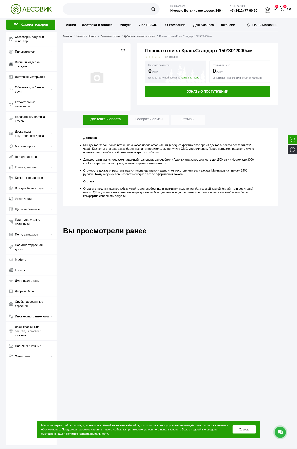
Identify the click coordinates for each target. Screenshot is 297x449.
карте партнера (190, 77)
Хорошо (244, 429)
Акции (71, 25)
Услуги (125, 25)
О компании (175, 25)
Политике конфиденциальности (87, 433)
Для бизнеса (203, 25)
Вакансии (227, 25)
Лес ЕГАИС (148, 25)
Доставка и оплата (97, 25)
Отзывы (187, 119)
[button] (267, 9)
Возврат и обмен (149, 119)
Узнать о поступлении (208, 91)
